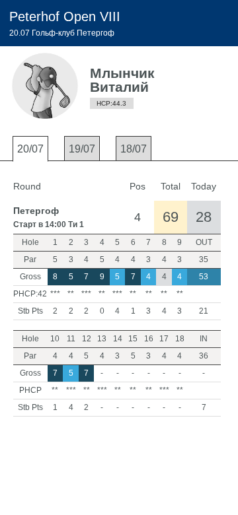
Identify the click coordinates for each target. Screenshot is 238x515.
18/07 (133, 148)
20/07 (30, 148)
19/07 (82, 148)
